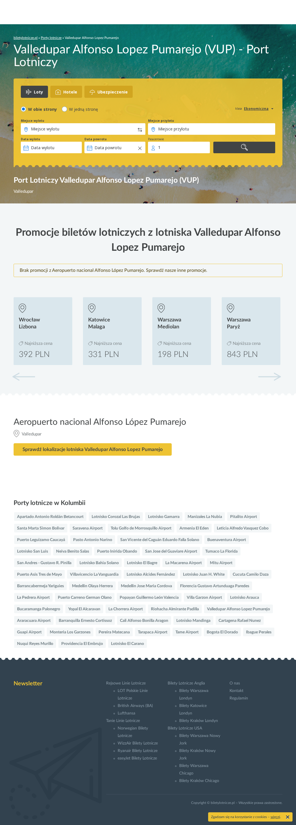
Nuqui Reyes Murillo (35, 644)
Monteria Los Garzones (70, 632)
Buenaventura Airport (226, 540)
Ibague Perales (258, 632)
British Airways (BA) (135, 706)
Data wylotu (30, 139)
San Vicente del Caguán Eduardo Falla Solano (159, 540)
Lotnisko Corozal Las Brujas (116, 517)
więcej (275, 817)
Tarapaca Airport (152, 632)
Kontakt (236, 691)
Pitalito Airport (243, 517)
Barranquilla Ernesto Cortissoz (85, 621)
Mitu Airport (221, 563)
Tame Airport (187, 632)
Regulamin (239, 698)
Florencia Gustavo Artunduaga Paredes (214, 586)
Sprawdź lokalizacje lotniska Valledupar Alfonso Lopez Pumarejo (93, 449)
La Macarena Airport (183, 563)
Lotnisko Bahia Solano (99, 563)
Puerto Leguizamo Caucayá (41, 540)
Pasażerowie (156, 139)
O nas (235, 683)
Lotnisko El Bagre (142, 563)
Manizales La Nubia (205, 517)
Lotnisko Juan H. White (204, 575)
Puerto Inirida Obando (117, 551)
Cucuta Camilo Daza (251, 575)
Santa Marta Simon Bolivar (40, 528)
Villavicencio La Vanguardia (94, 575)
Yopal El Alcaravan (84, 609)
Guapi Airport (29, 632)
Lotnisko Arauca (244, 598)
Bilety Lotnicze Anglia (186, 683)
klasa (238, 108)
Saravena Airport (88, 528)
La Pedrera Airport (33, 598)
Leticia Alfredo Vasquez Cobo (243, 528)
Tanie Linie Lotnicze (123, 721)
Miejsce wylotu (32, 121)
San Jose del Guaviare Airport (171, 551)
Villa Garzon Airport (204, 598)
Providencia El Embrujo (82, 644)
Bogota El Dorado (222, 632)
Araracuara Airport (34, 621)
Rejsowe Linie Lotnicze (126, 683)
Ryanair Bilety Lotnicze (138, 751)
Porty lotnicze (51, 38)
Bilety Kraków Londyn (198, 721)
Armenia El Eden (194, 528)
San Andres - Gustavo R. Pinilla (44, 563)
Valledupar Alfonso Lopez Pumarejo (238, 609)
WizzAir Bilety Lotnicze (138, 743)
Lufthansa (126, 713)
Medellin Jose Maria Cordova (146, 586)
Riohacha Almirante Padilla (175, 609)
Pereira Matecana (114, 632)
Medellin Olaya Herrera (92, 586)
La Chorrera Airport (125, 609)
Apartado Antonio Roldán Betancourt (50, 517)
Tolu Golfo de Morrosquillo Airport (141, 528)
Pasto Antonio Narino (92, 540)
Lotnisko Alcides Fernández (151, 575)
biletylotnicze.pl (26, 38)
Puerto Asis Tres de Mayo (39, 575)
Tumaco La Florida (221, 551)
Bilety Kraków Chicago (199, 781)
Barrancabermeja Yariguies (40, 586)
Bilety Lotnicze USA (185, 728)
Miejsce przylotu (161, 121)
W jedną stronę (83, 109)
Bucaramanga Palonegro (38, 609)
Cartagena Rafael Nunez (240, 621)
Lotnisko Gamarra (164, 517)
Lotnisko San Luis (32, 551)
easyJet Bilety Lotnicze (137, 758)
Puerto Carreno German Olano (85, 598)
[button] (269, 376)
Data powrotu (95, 139)
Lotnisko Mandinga (193, 621)
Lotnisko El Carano (127, 644)
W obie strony (42, 109)
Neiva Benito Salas (72, 551)
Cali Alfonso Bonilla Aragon (144, 621)
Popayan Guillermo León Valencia (149, 598)
